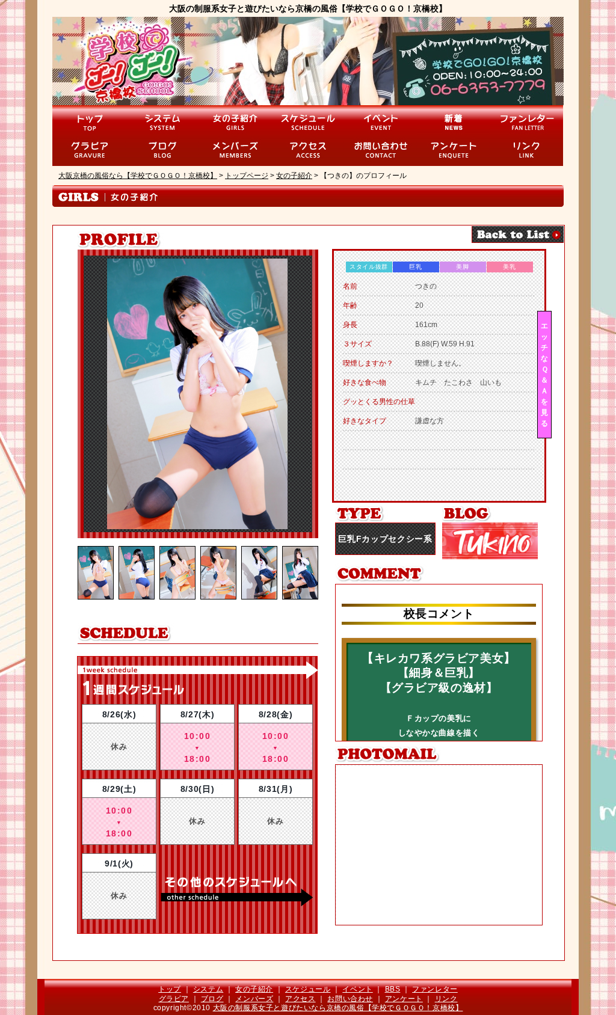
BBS (393, 989)
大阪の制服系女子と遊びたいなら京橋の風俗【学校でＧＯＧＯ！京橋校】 (338, 1008)
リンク (446, 999)
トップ (169, 989)
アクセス (300, 999)
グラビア (174, 999)
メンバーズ (254, 999)
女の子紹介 (254, 989)
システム (208, 989)
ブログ (212, 999)
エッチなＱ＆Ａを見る (544, 375)
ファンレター (435, 989)
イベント (357, 989)
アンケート (404, 999)
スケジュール (308, 989)
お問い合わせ (350, 999)
